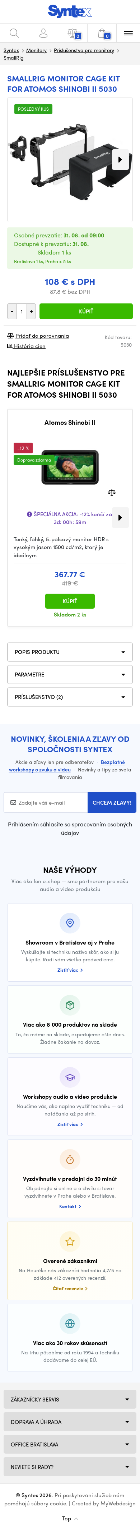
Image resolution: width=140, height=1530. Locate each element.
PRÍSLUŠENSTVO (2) (39, 697)
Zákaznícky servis (35, 1399)
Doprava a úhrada (36, 1422)
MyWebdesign (118, 1503)
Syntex (11, 50)
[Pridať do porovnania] (112, 492)
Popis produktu (37, 652)
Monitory (36, 50)
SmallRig (14, 57)
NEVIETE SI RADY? (32, 1467)
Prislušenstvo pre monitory (84, 50)
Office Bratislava (34, 1444)
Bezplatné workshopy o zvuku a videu (67, 765)
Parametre (29, 674)
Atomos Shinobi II (70, 422)
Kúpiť (86, 311)
